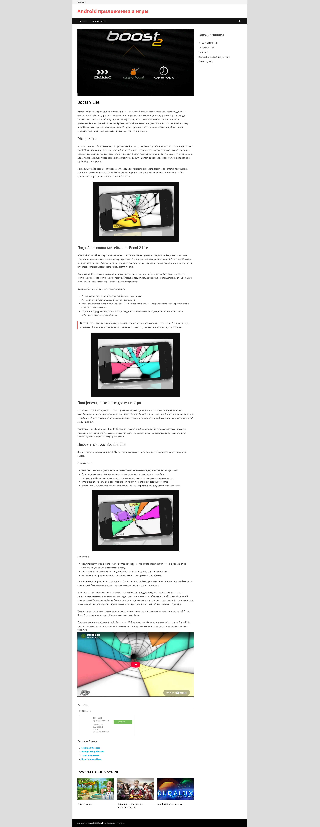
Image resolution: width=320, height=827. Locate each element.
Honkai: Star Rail (206, 47)
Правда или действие (93, 751)
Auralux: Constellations (170, 803)
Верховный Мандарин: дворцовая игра (130, 805)
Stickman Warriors (91, 747)
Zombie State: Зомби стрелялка (214, 56)
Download (121, 722)
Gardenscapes (85, 803)
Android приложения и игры (113, 11)
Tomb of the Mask (90, 755)
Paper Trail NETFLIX (208, 43)
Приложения (97, 21)
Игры (82, 21)
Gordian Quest (205, 61)
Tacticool (203, 52)
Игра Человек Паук (91, 759)
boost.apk (97, 718)
